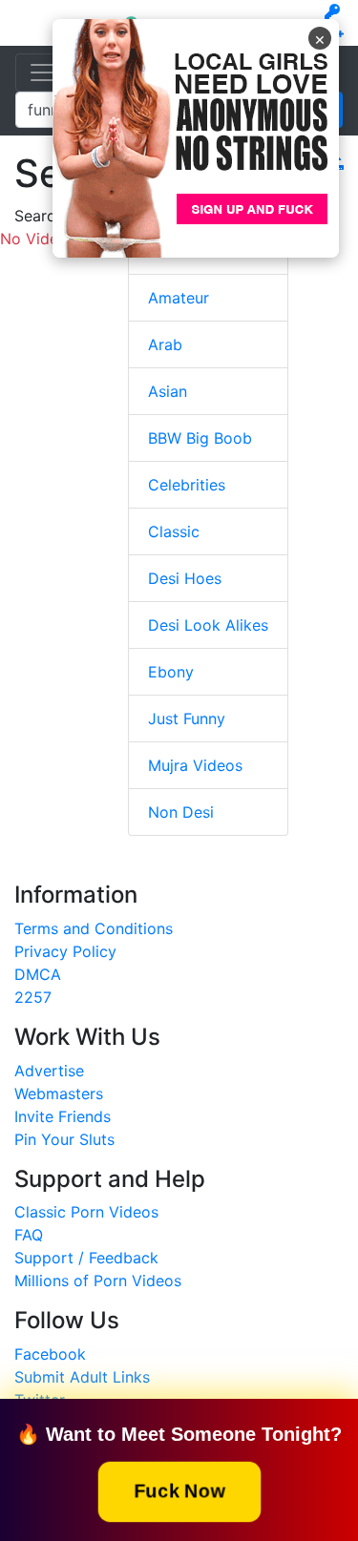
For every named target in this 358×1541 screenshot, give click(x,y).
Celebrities (186, 484)
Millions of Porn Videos (97, 1280)
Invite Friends (62, 1116)
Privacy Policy (65, 951)
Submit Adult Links (82, 1376)
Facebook (50, 1354)
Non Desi (181, 812)
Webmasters (58, 1093)
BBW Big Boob (200, 438)
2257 (33, 997)
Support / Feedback (86, 1257)
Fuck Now (178, 1490)
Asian (167, 391)
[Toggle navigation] (42, 72)
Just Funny (186, 718)
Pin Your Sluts (64, 1139)
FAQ (28, 1234)
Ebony (171, 671)
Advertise (49, 1070)
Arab (165, 344)
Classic (174, 531)
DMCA (37, 974)
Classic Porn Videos (86, 1211)
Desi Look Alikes (208, 625)
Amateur (178, 297)
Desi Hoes (184, 578)
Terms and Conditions (93, 928)
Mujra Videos (195, 765)
